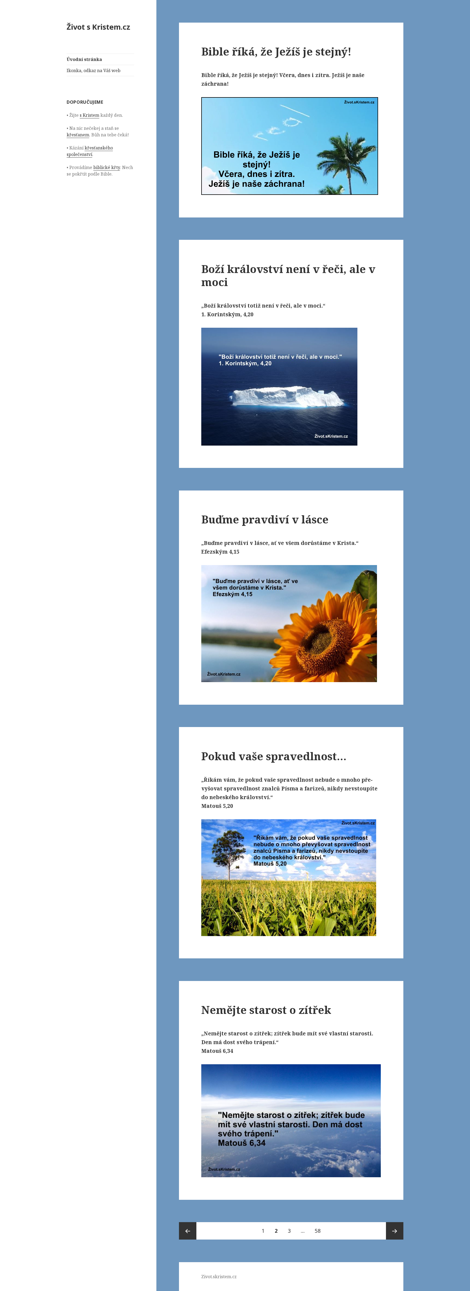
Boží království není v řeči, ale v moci (288, 275)
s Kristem (89, 115)
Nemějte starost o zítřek (266, 1009)
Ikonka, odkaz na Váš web (93, 70)
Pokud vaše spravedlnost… (274, 756)
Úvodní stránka (84, 59)
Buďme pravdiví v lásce (265, 519)
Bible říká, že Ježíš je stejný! (276, 51)
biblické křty (106, 167)
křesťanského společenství (90, 151)
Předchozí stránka (187, 1231)
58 (319, 1230)
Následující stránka (394, 1231)
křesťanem (78, 135)
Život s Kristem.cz (98, 27)
